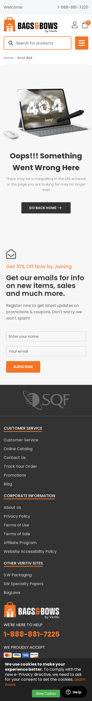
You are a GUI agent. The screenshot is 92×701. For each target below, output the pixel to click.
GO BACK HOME (42, 207)
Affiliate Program (20, 542)
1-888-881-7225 (73, 7)
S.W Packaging (18, 575)
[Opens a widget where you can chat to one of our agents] (73, 692)
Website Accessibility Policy (30, 551)
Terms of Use (16, 525)
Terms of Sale (17, 534)
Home (8, 58)
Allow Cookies (46, 693)
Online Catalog (18, 449)
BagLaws (12, 592)
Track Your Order (20, 466)
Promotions (15, 475)
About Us (12, 507)
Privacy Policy (17, 516)
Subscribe (23, 367)
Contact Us (15, 457)
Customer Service (21, 440)
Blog (8, 484)
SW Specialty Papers (23, 584)
